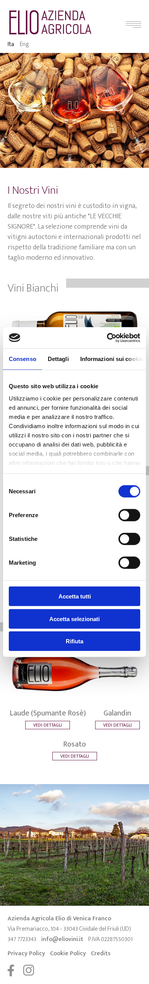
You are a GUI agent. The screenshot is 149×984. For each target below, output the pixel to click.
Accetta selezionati (74, 618)
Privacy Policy (26, 953)
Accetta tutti (74, 596)
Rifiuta (74, 641)
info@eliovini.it (62, 939)
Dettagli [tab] (58, 359)
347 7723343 (22, 939)
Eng (24, 44)
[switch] (129, 515)
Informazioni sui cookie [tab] (111, 359)
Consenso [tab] (22, 359)
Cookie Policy (68, 953)
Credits (100, 953)
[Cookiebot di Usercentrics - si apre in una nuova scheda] (107, 338)
